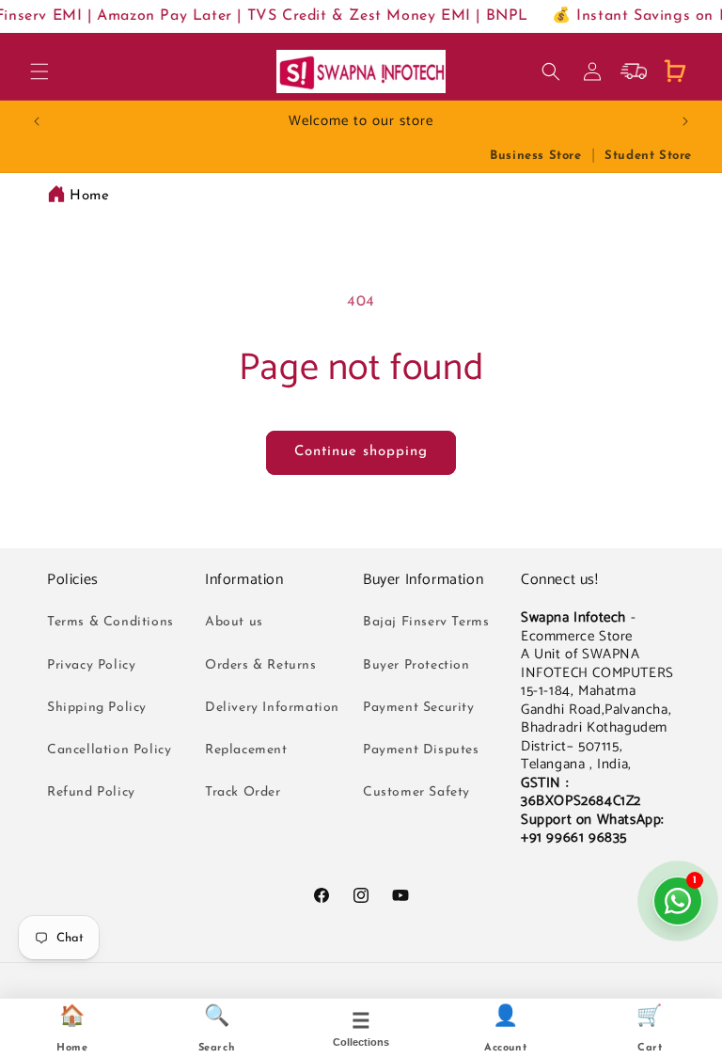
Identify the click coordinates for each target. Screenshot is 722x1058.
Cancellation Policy (109, 750)
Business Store (535, 156)
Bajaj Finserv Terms (426, 622)
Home (89, 196)
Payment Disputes (421, 750)
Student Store (648, 156)
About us (234, 622)
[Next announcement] (685, 121)
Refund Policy (91, 792)
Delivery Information (272, 708)
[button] (39, 71)
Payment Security (419, 708)
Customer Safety (416, 792)
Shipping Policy (97, 708)
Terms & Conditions (110, 622)
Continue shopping (361, 452)
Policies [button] (73, 581)
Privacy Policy (91, 665)
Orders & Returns (261, 665)
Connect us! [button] (560, 581)
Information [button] (244, 581)
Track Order (243, 792)
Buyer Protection (416, 665)
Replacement (246, 750)
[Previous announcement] (36, 121)
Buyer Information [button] (423, 581)
